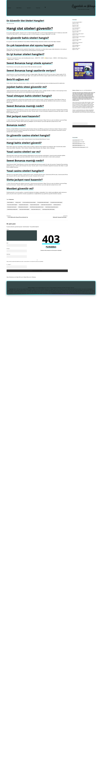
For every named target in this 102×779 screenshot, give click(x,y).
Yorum (8, 229)
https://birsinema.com (11, 277)
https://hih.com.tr (20, 277)
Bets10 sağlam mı (10, 202)
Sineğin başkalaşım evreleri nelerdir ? (78, 36)
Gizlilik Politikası (19, 7)
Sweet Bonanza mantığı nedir (12, 209)
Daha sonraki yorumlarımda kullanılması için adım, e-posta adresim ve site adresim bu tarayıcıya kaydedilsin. (25, 261)
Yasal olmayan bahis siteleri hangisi (48, 209)
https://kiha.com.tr (28, 277)
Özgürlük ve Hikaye (83, 6)
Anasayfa (9, 7)
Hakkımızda (38, 7)
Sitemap (34, 277)
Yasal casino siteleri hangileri (24, 209)
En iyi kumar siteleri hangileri (12, 204)
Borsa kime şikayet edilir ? (76, 30)
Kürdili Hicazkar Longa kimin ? (77, 42)
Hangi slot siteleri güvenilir (34, 204)
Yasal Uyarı (29, 7)
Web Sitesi (8, 254)
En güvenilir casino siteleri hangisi (56, 202)
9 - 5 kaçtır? (9, 264)
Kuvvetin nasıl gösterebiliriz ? (77, 22)
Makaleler (11, 199)
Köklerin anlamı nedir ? (76, 48)
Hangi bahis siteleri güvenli (23, 204)
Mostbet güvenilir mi (57, 204)
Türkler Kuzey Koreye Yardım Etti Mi (78, 147)
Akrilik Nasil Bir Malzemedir (77, 143)
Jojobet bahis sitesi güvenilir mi (46, 204)
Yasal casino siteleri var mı (35, 209)
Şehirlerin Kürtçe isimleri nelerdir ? (78, 33)
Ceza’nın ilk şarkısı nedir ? (76, 39)
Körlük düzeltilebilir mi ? (76, 45)
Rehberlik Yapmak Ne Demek (59, 217)
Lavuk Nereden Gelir (75, 141)
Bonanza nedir (18, 202)
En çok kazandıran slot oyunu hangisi (29, 202)
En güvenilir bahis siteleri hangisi (43, 202)
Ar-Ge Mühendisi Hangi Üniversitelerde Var (18, 217)
